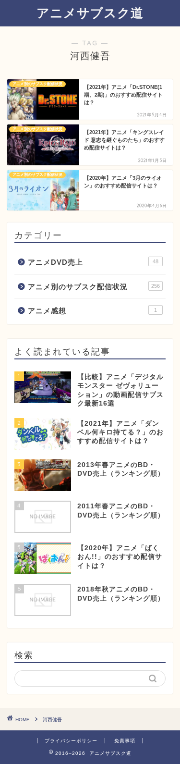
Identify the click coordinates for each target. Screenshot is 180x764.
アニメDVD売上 (93, 262)
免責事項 (124, 740)
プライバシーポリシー (71, 740)
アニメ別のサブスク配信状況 (94, 287)
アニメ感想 (92, 311)
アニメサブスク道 (90, 12)
